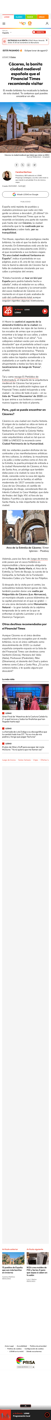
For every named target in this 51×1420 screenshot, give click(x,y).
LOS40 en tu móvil (16, 1351)
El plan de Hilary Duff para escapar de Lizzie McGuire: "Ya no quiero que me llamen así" (23, 748)
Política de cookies (14, 1349)
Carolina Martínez (24, 172)
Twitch (36, 1291)
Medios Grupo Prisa (25, 1367)
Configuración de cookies (34, 1349)
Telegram (34, 165)
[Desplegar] (25, 1406)
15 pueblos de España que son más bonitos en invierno (12, 1270)
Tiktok (15, 1291)
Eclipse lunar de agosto (36, 50)
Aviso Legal (9, 1346)
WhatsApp (28, 165)
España (5, 33)
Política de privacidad (38, 1346)
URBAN (41, 17)
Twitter (22, 165)
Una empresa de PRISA (25, 1360)
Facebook (16, 165)
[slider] (25, 1409)
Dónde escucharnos (34, 1351)
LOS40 (6, 17)
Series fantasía (24, 760)
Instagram (9, 1291)
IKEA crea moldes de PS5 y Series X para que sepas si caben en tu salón (37, 1271)
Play (47, 1415)
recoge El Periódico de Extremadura (20, 378)
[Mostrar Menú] (3, 23)
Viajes (13, 57)
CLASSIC (19, 17)
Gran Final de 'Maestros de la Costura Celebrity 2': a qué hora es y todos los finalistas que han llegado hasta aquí (25, 719)
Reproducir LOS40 (45, 311)
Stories (42, 1291)
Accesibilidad (22, 1346)
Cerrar (47, 40)
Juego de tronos (39, 558)
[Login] (47, 23)
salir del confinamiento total (17, 297)
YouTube (20, 1291)
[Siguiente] (47, 50)
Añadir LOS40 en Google (27, 194)
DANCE (30, 17)
